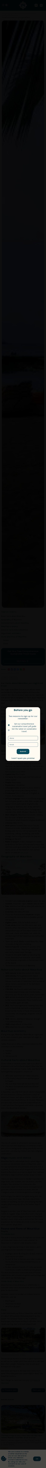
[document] (23, 734)
